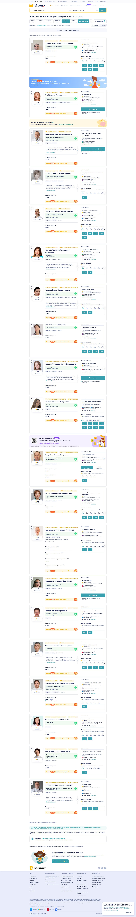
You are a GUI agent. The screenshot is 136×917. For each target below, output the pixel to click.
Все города (95, 886)
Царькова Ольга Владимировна (58, 174)
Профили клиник (96, 884)
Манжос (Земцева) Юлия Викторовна (60, 364)
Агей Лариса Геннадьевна (55, 95)
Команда (79, 878)
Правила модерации (66, 888)
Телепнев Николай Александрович (59, 683)
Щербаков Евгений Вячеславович (59, 43)
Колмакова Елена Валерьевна (57, 752)
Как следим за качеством (83, 886)
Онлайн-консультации (76, 5)
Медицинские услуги (97, 880)
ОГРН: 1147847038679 (34, 914)
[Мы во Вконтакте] (102, 868)
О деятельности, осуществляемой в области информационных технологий (47, 906)
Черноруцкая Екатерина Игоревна (59, 530)
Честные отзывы (49, 879)
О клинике (79, 876)
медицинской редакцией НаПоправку (53, 838)
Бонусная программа (50, 881)
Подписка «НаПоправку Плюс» (82, 889)
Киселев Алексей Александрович (59, 645)
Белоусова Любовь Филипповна (58, 493)
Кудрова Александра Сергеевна (58, 581)
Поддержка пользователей (52, 884)
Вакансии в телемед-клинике (82, 881)
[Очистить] (70, 10)
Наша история (33, 878)
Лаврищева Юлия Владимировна (59, 211)
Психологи (95, 5)
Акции (101, 5)
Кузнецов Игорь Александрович (58, 134)
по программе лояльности (66, 124)
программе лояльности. (90, 856)
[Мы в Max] (105, 868)
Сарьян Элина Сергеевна (55, 325)
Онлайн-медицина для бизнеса (82, 892)
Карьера (32, 880)
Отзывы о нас (33, 884)
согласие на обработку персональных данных (116, 907)
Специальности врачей (98, 876)
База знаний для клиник (67, 891)
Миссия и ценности (34, 882)
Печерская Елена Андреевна (57, 402)
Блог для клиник (65, 884)
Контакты (32, 891)
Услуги (57, 5)
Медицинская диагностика (99, 878)
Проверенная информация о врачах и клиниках (52, 877)
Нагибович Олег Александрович (58, 785)
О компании (33, 876)
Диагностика (64, 5)
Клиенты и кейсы (65, 886)
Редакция (32, 888)
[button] (51, 10)
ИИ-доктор (87, 5)
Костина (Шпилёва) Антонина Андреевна (57, 251)
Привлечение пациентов (67, 876)
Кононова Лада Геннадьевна (57, 720)
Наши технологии (81, 884)
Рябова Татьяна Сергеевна (56, 611)
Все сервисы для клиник (67, 882)
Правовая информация (101, 913)
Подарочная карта (81, 895)
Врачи (51, 5)
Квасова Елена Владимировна (57, 290)
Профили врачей (96, 882)
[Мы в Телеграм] (99, 868)
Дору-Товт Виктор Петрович (56, 455)
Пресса (31, 886)
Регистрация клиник (66, 878)
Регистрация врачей (66, 880)
